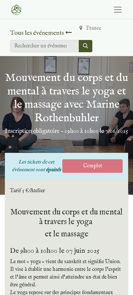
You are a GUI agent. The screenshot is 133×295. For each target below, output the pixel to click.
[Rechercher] (85, 46)
